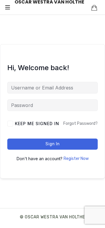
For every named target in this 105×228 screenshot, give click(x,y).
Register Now (76, 158)
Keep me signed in (37, 123)
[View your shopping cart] (94, 7)
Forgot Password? (80, 123)
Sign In (53, 143)
